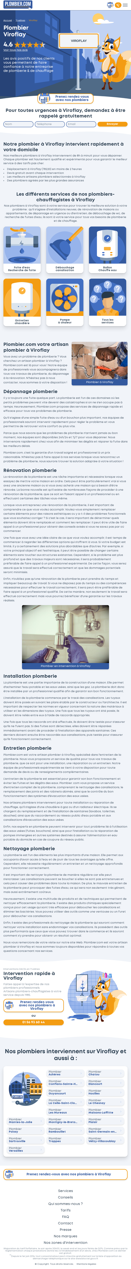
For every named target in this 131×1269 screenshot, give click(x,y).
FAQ (65, 1216)
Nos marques (65, 1236)
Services (65, 1191)
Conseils (65, 1197)
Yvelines (20, 20)
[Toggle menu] (125, 5)
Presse (65, 1229)
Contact (65, 1223)
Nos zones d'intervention (65, 1242)
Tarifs (66, 1210)
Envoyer (112, 124)
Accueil (7, 20)
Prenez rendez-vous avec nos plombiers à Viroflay (37, 1005)
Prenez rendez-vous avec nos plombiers (72, 98)
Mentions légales (86, 1264)
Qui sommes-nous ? (65, 1203)
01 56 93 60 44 (33, 1022)
